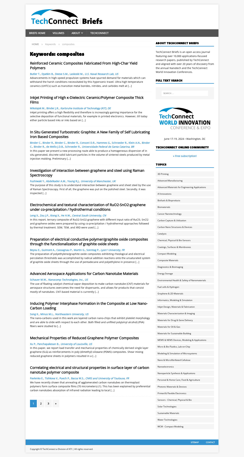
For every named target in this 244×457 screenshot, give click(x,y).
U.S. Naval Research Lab (99, 74)
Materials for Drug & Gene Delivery (175, 320)
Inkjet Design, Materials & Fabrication (176, 306)
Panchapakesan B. (48, 344)
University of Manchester (96, 181)
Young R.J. (73, 181)
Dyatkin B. (48, 74)
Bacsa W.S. (77, 378)
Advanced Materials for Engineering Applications (182, 187)
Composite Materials (168, 260)
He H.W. (66, 215)
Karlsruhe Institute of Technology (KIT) (83, 108)
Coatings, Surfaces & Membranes (174, 247)
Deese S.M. (61, 74)
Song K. (34, 314)
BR (132, 146)
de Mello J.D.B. (55, 146)
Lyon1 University (110, 250)
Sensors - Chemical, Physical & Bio (175, 399)
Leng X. (34, 215)
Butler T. (35, 74)
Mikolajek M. (37, 108)
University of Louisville (74, 344)
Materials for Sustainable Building (174, 333)
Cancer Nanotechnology (169, 213)
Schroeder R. (119, 142)
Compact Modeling (167, 253)
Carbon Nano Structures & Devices (175, 227)
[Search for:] (185, 93)
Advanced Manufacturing (170, 180)
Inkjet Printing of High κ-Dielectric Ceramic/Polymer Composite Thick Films (87, 100)
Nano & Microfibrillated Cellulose (174, 360)
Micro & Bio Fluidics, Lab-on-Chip (174, 346)
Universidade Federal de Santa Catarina (106, 146)
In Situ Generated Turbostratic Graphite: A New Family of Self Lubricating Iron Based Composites (90, 134)
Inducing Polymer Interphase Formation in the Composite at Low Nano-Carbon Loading (89, 305)
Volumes (58, 33)
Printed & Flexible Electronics (172, 393)
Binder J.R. (52, 108)
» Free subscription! (185, 156)
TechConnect (99, 33)
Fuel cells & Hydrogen (168, 286)
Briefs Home (37, 33)
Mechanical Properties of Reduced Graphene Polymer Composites (84, 337)
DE (109, 108)
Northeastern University (69, 314)
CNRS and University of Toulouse (105, 378)
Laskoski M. (76, 74)
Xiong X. (55, 215)
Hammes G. (103, 142)
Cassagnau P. (64, 250)
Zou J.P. (44, 215)
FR (123, 250)
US (116, 74)
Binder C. (35, 142)
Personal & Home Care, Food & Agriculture (179, 379)
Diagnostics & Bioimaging (170, 266)
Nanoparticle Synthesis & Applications (176, 373)
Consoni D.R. (87, 142)
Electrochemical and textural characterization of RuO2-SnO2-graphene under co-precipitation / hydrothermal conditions (88, 207)
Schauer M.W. (38, 279)
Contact (210, 442)
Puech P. (64, 378)
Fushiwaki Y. (37, 181)
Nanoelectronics (166, 366)
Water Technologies (167, 419)
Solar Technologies (167, 406)
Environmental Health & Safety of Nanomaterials (182, 280)
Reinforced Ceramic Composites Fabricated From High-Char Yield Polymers (83, 65)
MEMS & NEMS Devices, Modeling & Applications (182, 340)
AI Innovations (164, 193)
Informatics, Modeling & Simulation (175, 300)
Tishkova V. (51, 378)
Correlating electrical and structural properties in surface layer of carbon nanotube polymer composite (89, 370)
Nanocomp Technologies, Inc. (65, 279)
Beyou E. (35, 250)
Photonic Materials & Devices (172, 386)
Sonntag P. (92, 250)
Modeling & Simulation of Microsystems (177, 353)
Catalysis (162, 233)
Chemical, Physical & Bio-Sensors (174, 240)
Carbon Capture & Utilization (172, 220)
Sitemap (195, 442)
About (76, 33)
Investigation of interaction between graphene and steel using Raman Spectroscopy (87, 172)
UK (114, 181)
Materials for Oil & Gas (169, 326)
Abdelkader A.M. (56, 181)
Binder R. (48, 142)
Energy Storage (165, 273)
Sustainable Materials (168, 413)
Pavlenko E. (36, 378)
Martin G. (79, 250)
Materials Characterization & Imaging (176, 313)
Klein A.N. (134, 142)
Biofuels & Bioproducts (169, 200)
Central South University (86, 215)
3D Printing (163, 174)
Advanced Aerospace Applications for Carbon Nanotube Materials (84, 273)
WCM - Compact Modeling (170, 426)
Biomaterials (164, 207)
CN (104, 215)
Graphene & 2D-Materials (170, 293)
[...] (130, 86)
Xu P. (33, 344)
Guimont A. (48, 250)
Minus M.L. (47, 314)
